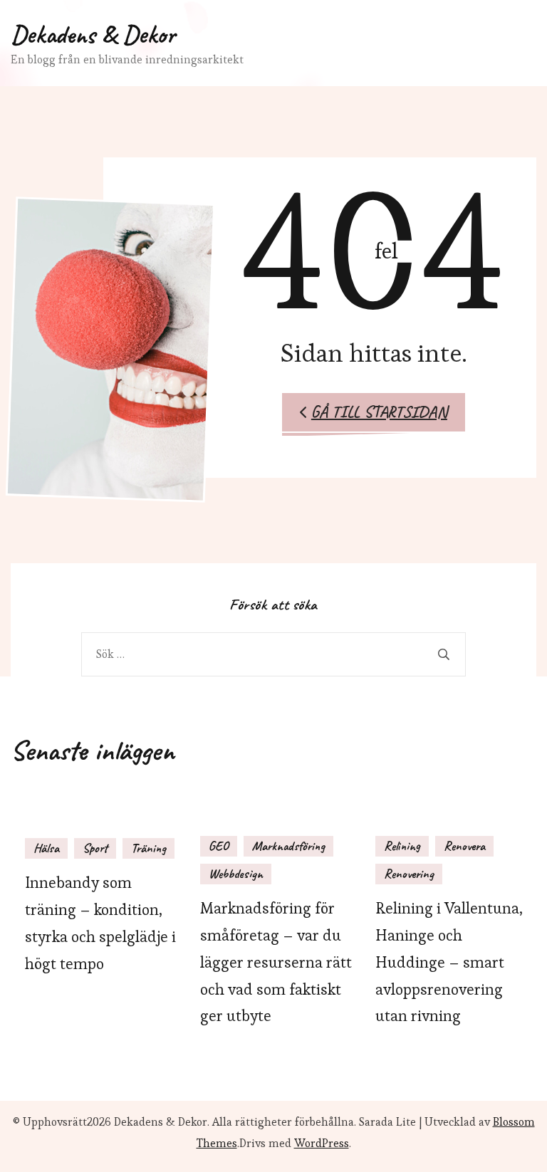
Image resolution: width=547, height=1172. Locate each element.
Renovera (464, 846)
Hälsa (46, 848)
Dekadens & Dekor (93, 34)
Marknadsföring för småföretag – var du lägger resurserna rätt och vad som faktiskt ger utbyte (276, 962)
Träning (148, 848)
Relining (402, 846)
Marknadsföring (288, 846)
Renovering (409, 873)
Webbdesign (236, 873)
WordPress (321, 1143)
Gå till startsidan (379, 412)
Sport (95, 848)
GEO (219, 846)
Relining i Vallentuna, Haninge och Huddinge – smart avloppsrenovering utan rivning (449, 962)
